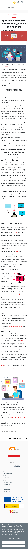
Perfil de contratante (6, 489)
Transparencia (5, 487)
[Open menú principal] (1, 2)
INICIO (9, 14)
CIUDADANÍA (14, 14)
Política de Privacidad (7, 477)
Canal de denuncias (6, 491)
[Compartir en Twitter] (7, 431)
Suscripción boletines (14, 456)
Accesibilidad (5, 480)
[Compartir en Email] (15, 431)
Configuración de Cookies (13, 538)
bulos (16, 232)
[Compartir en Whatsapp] (12, 431)
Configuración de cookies (7, 482)
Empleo (4, 475)
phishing (7, 66)
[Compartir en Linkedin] (4, 431)
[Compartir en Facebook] (2, 431)
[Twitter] (15, 466)
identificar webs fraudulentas (9, 368)
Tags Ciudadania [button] (14, 438)
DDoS (20, 294)
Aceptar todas (13, 546)
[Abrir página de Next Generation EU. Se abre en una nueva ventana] (14, 500)
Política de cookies (6, 484)
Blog (19, 14)
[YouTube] (19, 466)
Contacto (4, 471)
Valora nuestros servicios (7, 473)
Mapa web (5, 486)
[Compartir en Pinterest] (9, 431)
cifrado (17, 251)
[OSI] (14, 448)
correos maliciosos (18, 258)
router (21, 326)
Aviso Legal (5, 478)
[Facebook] (17, 466)
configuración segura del (14, 326)
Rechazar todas (13, 542)
